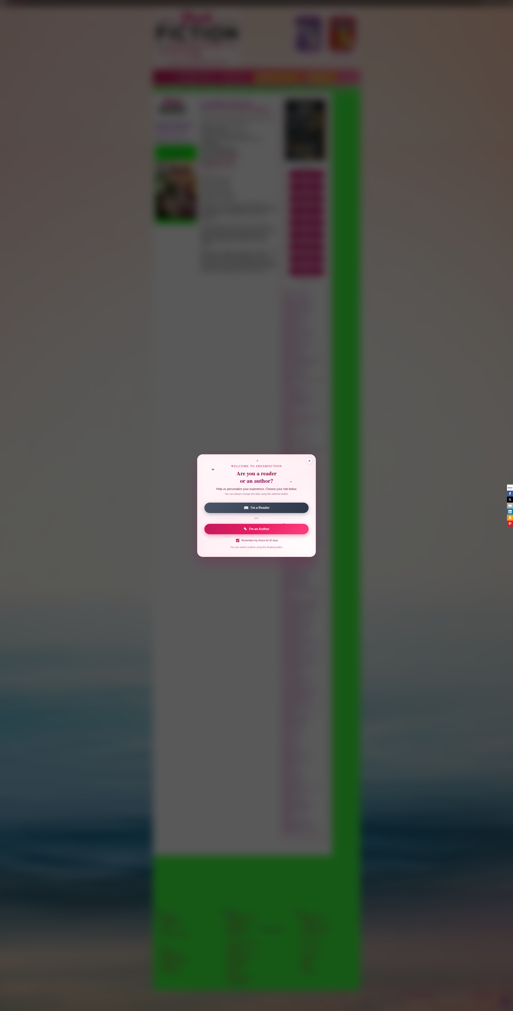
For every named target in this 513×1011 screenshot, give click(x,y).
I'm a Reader (257, 508)
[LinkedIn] (510, 512)
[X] (510, 500)
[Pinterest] (510, 524)
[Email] (510, 506)
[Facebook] (510, 494)
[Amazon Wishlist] (510, 518)
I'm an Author (256, 529)
